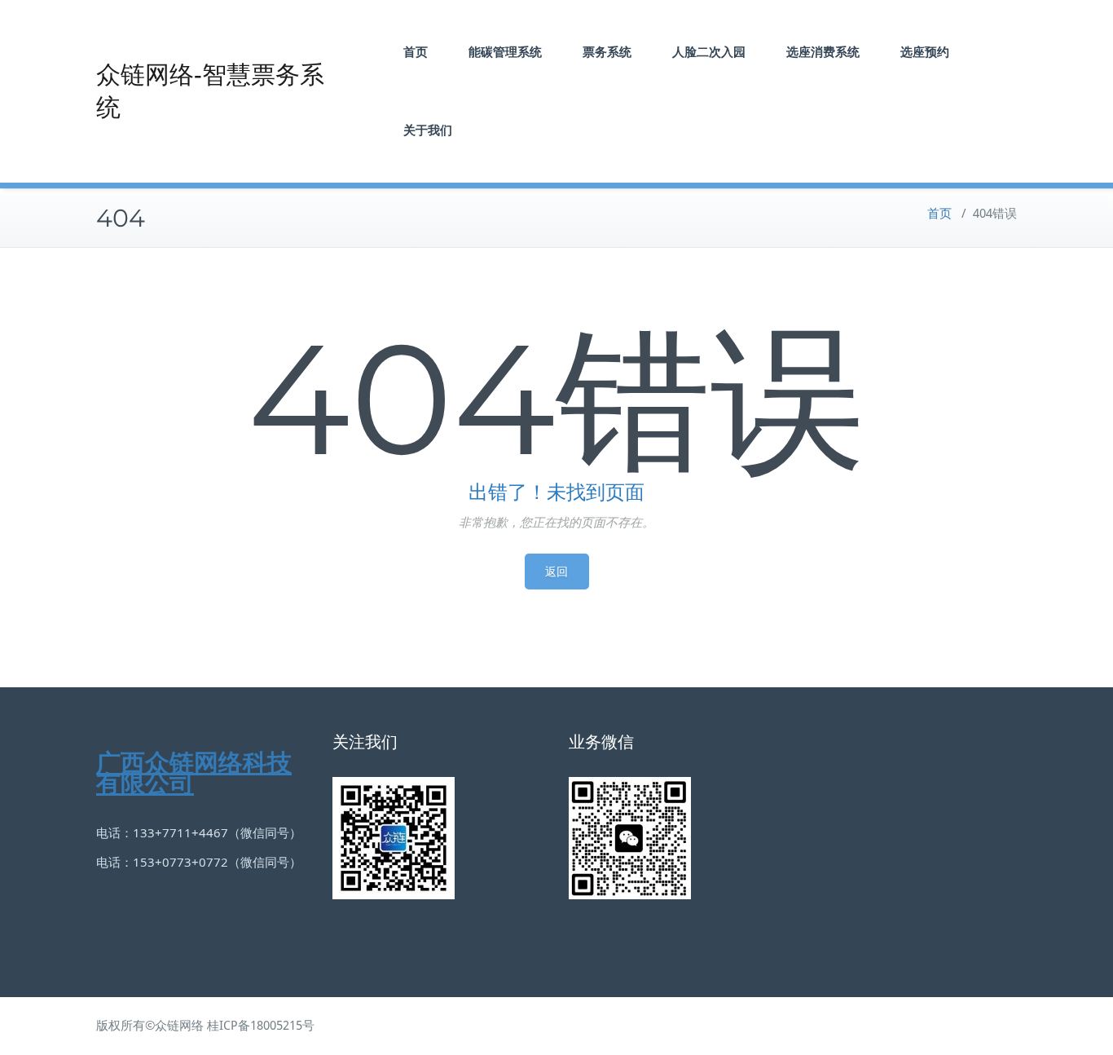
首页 (415, 52)
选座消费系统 (823, 52)
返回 (557, 571)
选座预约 (924, 52)
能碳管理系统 (505, 52)
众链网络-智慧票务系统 (210, 90)
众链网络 (179, 1025)
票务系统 (607, 52)
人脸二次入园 (709, 52)
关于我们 (427, 130)
